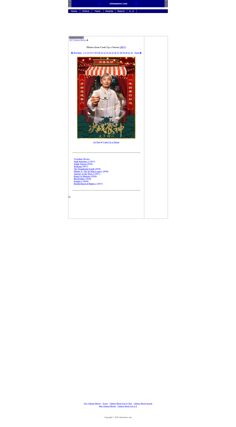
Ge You (96, 142)
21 (129, 53)
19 (124, 53)
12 (104, 53)
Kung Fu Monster (82, 176)
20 (126, 53)
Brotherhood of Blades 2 (85, 184)
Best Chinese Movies (107, 406)
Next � (138, 53)
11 (102, 53)
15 (113, 53)
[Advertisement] (118, 26)
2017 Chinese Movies (77, 40)
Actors (105, 404)
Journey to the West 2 (84, 174)
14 (110, 53)
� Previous (76, 53)
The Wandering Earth (84, 169)
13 (107, 53)
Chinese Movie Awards (143, 404)
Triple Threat (80, 164)
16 (115, 53)
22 (132, 53)
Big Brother (79, 179)
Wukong (78, 166)
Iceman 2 (78, 181)
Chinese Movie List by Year (121, 404)
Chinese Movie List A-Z (127, 406)
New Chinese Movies (92, 404)
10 (99, 53)
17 (118, 53)
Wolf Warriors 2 (81, 161)
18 (121, 53)
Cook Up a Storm (111, 142)
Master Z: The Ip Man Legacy (88, 171)
